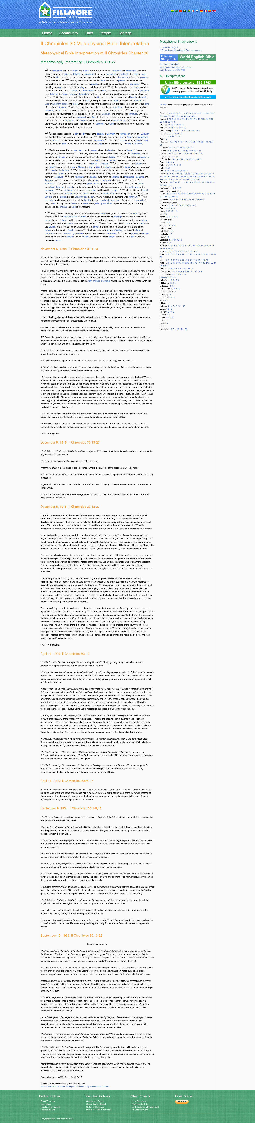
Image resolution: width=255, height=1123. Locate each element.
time (103, 80)
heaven (58, 239)
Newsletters (46, 1103)
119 (168, 179)
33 (169, 116)
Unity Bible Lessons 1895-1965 (172, 70)
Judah (86, 70)
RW (177, 64)
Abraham (56, 103)
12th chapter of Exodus (99, 280)
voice (85, 236)
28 (161, 116)
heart (64, 143)
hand (146, 103)
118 (165, 179)
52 (214, 193)
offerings (118, 216)
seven (112, 193)
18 (198, 113)
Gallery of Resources (95, 1106)
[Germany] (201, 10)
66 (210, 173)
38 (184, 170)
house (67, 73)
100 (190, 176)
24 (206, 113)
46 (188, 116)
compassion (119, 120)
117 (161, 179)
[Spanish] (209, 10)
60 (172, 196)
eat (96, 180)
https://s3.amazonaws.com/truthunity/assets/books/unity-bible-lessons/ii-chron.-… (76, 1086)
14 (190, 113)
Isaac (64, 103)
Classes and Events (95, 1101)
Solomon (49, 233)
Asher (130, 136)
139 (191, 179)
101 (194, 176)
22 (203, 113)
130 (180, 179)
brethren (118, 107)
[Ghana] (172, 10)
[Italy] (193, 10)
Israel (75, 70)
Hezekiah (57, 70)
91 (177, 176)
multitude (79, 176)
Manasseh (131, 70)
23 (207, 119)
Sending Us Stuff (48, 1109)
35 (172, 116)
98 (188, 176)
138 (187, 179)
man (91, 166)
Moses (81, 166)
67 (213, 173)
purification (134, 186)
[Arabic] (176, 10)
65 (207, 173)
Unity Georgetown (139, 1101)
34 (198, 130)
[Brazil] (189, 10)
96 (185, 176)
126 (176, 179)
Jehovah (77, 73)
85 (172, 176)
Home (47, 32)
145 (198, 179)
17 (195, 113)
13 (187, 113)
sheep (64, 219)
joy (108, 229)
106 (209, 176)
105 (205, 176)
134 (183, 179)
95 (182, 176)
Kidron (112, 156)
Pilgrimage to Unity (140, 1103)
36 (201, 159)
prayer (112, 236)
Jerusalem (89, 73)
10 (169, 124)
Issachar (140, 176)
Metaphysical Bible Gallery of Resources (176, 67)
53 (161, 196)
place (139, 163)
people (94, 83)
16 (191, 119)
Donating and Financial (50, 1106)
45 (185, 116)
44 (182, 116)
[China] (180, 10)
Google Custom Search (96, 1103)
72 (161, 176)
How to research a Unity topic (99, 1109)
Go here (163, 104)
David (67, 233)
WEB (167, 64)
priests (121, 80)
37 (174, 116)
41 (180, 116)
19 (200, 113)
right (60, 87)
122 (172, 179)
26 (211, 113)
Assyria (62, 107)
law (73, 166)
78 (164, 176)
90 (174, 176)
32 (166, 116)
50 (195, 116)
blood (127, 166)
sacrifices (107, 203)
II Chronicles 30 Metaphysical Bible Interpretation (181, 50)
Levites (112, 160)
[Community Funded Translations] (214, 10)
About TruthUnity (48, 1101)
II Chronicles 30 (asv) (169, 47)
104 (201, 176)
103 (198, 176)
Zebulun (145, 133)
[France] (205, 10)
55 (164, 196)
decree (136, 87)
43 (208, 193)
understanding (112, 200)
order (52, 166)
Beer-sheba (88, 90)
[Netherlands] (197, 10)
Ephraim (117, 70)
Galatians (164, 277)
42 (186, 170)
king (58, 77)
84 (169, 176)
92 (180, 176)
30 (190, 130)
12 (184, 113)
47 (190, 116)
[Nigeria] (184, 10)
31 (164, 122)
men (122, 136)
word (128, 143)
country (100, 133)
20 (202, 119)
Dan (104, 90)
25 (208, 113)
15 (192, 113)
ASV (162, 64)
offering (98, 203)
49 (193, 116)
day (85, 196)
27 (213, 113)
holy (133, 236)
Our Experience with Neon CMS (145, 1106)
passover (111, 73)
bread (130, 150)
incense (61, 156)
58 (169, 196)
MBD (173, 64)
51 (205, 173)
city (77, 133)
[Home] (65, 12)
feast (110, 150)
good (89, 183)
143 (194, 179)
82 (166, 176)
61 (174, 196)
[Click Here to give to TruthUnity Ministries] (182, 1101)
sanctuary (133, 113)
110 (212, 176)
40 (174, 122)
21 (183, 127)
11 (182, 113)
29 (164, 116)
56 (166, 196)
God (136, 73)
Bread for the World (140, 1109)
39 (177, 116)
